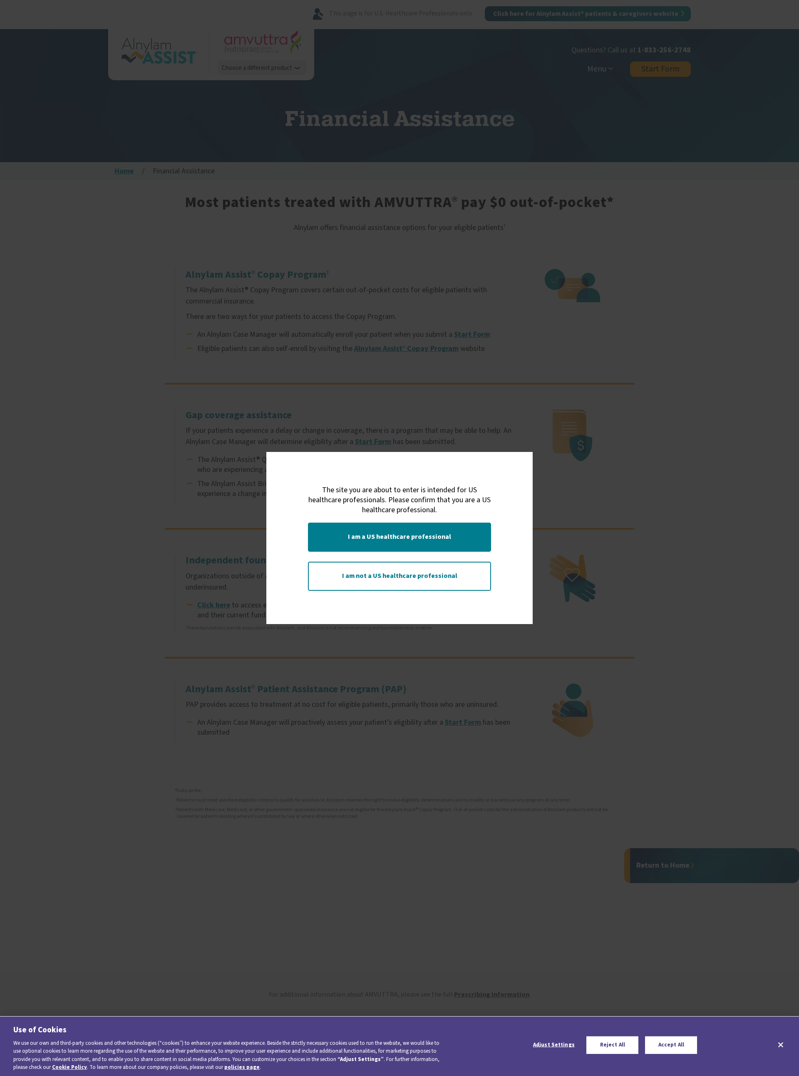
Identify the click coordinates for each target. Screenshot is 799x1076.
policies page (242, 1067)
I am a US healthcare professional (399, 536)
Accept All (671, 1045)
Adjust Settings (554, 1045)
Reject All (612, 1045)
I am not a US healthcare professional (399, 575)
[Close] (781, 1045)
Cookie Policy (69, 1067)
